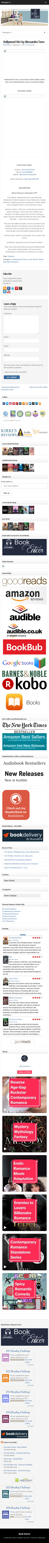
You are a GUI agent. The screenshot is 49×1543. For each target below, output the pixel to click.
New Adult (7, 262)
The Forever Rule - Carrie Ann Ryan (17, 1471)
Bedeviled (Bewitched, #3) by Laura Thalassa (21, 864)
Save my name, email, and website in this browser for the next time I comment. (23, 366)
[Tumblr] (20, 403)
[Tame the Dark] (31, 513)
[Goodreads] (26, 403)
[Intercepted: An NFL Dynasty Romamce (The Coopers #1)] (26, 472)
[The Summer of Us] (10, 471)
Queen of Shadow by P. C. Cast (15, 868)
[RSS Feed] (39, 403)
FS (11, 1355)
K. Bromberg (15, 940)
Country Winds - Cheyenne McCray (17, 1453)
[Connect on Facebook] (8, 288)
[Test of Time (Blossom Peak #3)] (10, 455)
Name (6, 337)
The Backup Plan (15, 938)
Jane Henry (14, 1000)
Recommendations (9, 909)
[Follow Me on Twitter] (12, 288)
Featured (11, 256)
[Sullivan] (5, 471)
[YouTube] (13, 403)
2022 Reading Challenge (18, 1371)
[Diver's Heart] (21, 471)
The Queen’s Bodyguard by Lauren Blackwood (21, 852)
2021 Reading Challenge (18, 1351)
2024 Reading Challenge (18, 1412)
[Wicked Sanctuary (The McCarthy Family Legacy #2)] (15, 455)
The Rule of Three (15, 1019)
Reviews (23, 934)
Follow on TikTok (24, 1072)
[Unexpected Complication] (15, 471)
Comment (8, 314)
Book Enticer (24, 1533)
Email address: (7, 482)
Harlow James (15, 981)
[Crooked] (31, 472)
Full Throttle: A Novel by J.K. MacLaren (18, 856)
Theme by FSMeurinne (37, 1538)
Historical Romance (9, 919)
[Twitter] (7, 403)
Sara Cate (14, 1022)
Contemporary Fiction (19, 259)
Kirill (10, 957)
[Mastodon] (30, 403)
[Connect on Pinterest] (16, 288)
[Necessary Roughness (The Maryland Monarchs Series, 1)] (5, 513)
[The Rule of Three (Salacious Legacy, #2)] (26, 455)
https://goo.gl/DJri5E (31, 179)
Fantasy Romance (9, 916)
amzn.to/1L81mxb (28, 170)
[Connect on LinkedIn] (4, 291)
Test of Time (13, 979)
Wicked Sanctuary (15, 998)
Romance (15, 262)
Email (6, 346)
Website (7, 355)
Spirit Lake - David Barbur (13, 1459)
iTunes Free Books (10, 1442)
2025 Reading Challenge (18, 1487)
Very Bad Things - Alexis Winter (15, 1447)
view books (30, 1365)
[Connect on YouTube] (8, 291)
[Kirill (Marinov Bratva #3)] (21, 455)
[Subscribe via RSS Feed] (4, 288)
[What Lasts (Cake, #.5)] (31, 455)
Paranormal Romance (10, 914)
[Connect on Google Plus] (20, 288)
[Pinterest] (17, 403)
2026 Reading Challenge (18, 1508)
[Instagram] (10, 403)
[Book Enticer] (24, 25)
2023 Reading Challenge (18, 1392)
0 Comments (30, 45)
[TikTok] (33, 403)
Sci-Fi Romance (8, 921)
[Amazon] (23, 403)
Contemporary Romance (11, 911)
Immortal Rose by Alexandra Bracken (18, 860)
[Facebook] (3, 403)
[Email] (36, 403)
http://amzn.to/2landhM (27, 175)
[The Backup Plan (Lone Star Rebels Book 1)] (5, 455)
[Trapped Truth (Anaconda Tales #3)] (21, 514)
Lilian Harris (14, 959)
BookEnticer (7, 45)
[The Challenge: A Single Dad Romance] (15, 514)
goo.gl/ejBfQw (27, 172)
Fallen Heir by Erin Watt (38, 387)
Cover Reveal (33, 259)
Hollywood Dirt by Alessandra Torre (23, 41)
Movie (41, 259)
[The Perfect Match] (10, 513)
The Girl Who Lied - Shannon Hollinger (18, 1465)
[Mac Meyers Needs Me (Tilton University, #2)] (26, 513)
